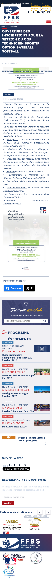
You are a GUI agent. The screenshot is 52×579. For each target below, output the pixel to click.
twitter (33, 12)
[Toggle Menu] (48, 21)
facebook (29, 12)
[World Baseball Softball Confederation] (12, 525)
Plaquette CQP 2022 (13, 197)
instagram (49, 12)
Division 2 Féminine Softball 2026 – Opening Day (31, 439)
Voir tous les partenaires (35, 516)
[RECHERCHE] (41, 11)
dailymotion (20, 465)
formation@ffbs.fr (12, 203)
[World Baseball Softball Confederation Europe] (35, 524)
